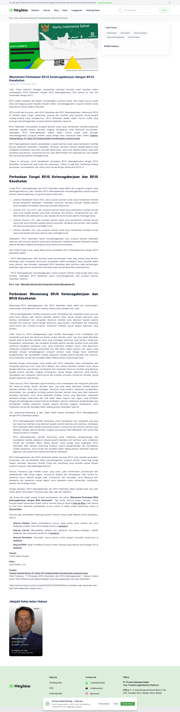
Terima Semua (127, 704)
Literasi (46, 10)
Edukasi (35, 10)
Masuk (164, 10)
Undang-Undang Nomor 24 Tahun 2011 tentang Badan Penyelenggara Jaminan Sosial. (48, 573)
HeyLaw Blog (78, 503)
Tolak (115, 704)
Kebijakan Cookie (74, 707)
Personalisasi (104, 704)
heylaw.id (63, 526)
